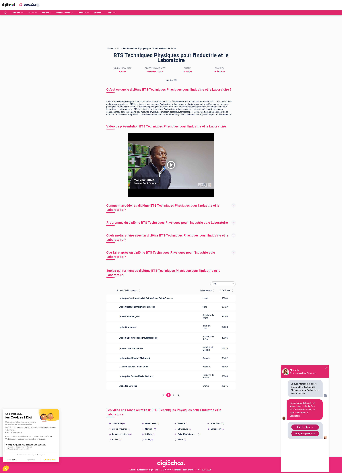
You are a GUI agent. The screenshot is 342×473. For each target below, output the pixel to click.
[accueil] (6, 12)
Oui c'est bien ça (305, 427)
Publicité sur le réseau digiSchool (144, 470)
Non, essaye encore (305, 433)
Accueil (110, 48)
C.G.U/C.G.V (166, 470)
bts (118, 48)
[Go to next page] (178, 395)
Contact (177, 470)
